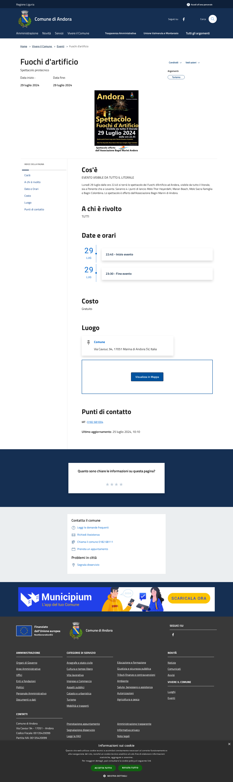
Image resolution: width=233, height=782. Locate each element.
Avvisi (171, 675)
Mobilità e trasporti (78, 706)
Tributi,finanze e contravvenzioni (136, 675)
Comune (99, 342)
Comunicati (174, 669)
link (149, 760)
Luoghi (172, 692)
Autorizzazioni (125, 693)
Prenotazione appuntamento (83, 724)
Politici (20, 687)
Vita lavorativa (75, 675)
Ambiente (122, 681)
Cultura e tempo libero (80, 669)
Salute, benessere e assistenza (135, 687)
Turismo (71, 699)
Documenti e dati (26, 699)
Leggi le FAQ (74, 736)
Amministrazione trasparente (134, 724)
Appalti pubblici (75, 687)
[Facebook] (182, 19)
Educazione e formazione (131, 662)
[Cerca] (213, 19)
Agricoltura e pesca (128, 699)
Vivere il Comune (42, 46)
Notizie (172, 663)
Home (23, 46)
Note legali (123, 736)
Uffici (19, 675)
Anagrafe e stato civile (80, 663)
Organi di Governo (26, 663)
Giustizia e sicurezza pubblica (134, 669)
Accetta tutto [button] (103, 767)
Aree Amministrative (28, 669)
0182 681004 (95, 422)
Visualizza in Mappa (147, 377)
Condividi (174, 62)
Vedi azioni (191, 62)
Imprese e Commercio (79, 681)
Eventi (60, 46)
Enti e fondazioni (26, 681)
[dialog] (116, 761)
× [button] (229, 744)
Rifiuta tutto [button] (130, 767)
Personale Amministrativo (31, 693)
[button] (116, 776)
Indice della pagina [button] (34, 164)
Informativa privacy (128, 730)
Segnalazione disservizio (81, 730)
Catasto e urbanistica (79, 693)
